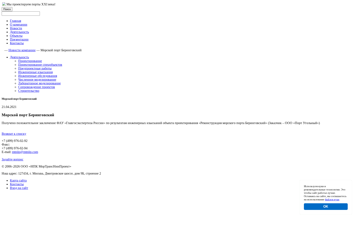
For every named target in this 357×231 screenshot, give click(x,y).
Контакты (17, 43)
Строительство (28, 90)
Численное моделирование (37, 79)
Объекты (16, 35)
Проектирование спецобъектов (40, 64)
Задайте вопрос (12, 159)
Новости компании (22, 50)
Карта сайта (18, 180)
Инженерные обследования (37, 76)
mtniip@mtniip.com (25, 152)
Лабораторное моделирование (39, 83)
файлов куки (332, 199)
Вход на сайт (19, 188)
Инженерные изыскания (35, 72)
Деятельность (19, 32)
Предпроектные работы (35, 68)
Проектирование (30, 61)
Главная (15, 21)
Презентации (19, 39)
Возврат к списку (14, 133)
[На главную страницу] (4, 4)
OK (325, 206)
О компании (18, 24)
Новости (16, 28)
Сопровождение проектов (36, 87)
